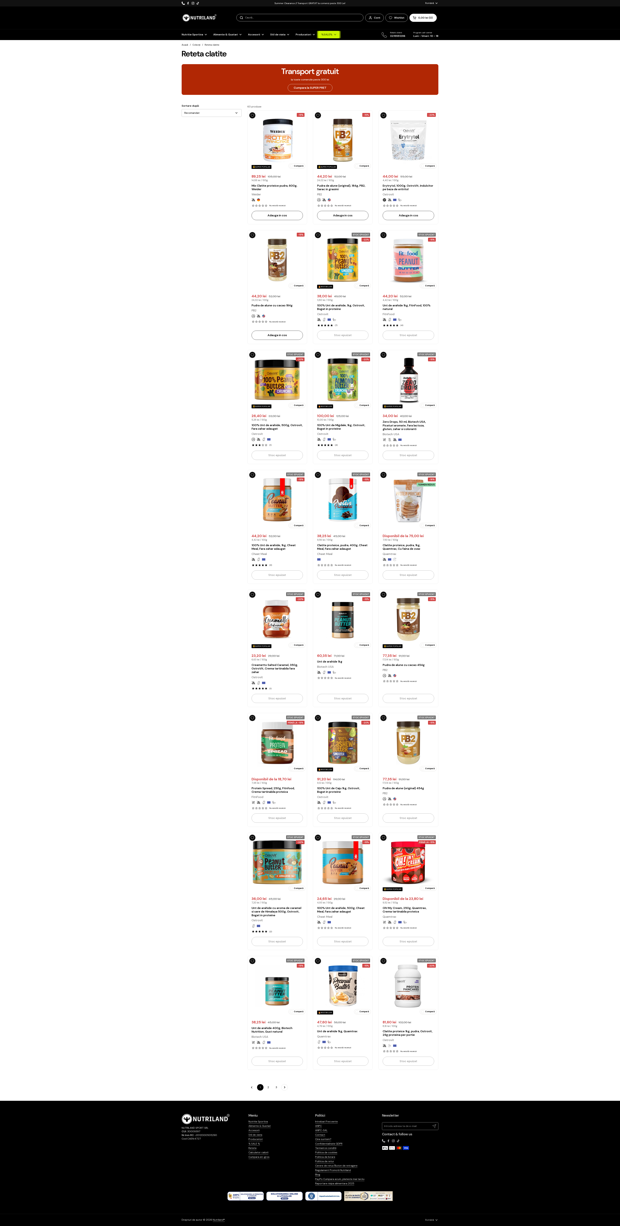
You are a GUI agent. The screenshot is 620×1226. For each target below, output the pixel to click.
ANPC (318, 1126)
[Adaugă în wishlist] (252, 115)
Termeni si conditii (325, 1148)
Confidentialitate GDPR (328, 1143)
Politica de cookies (326, 1152)
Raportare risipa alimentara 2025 (334, 1183)
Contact (320, 1134)
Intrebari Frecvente (326, 1121)
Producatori (255, 1139)
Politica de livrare (325, 1157)
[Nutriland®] (199, 18)
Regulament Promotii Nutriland (333, 1170)
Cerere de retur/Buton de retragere (336, 1165)
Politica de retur (324, 1161)
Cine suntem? (323, 1139)
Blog (317, 1174)
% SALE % (254, 1143)
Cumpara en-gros (258, 1157)
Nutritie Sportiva (258, 1121)
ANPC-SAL (321, 1130)
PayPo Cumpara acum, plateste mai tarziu (339, 1179)
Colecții (196, 44)
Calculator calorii (258, 1152)
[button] (423, 18)
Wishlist (399, 17)
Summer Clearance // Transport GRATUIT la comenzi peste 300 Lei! (309, 3)
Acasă (185, 44)
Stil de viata (255, 1134)
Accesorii (253, 1130)
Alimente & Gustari (259, 1126)
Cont (377, 17)
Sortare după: (190, 106)
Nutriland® (219, 1219)
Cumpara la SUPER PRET (310, 88)
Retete (252, 1148)
